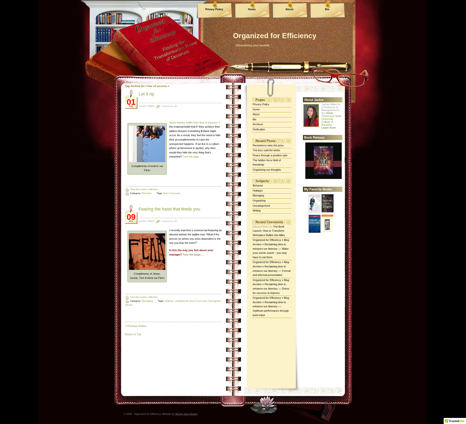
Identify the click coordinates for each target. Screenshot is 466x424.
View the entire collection (144, 189)
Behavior (147, 193)
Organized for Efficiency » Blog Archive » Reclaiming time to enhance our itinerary (271, 244)
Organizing (259, 200)
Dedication (259, 129)
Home (252, 9)
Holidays (258, 190)
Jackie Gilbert (147, 106)
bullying (169, 301)
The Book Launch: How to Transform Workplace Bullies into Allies (269, 231)
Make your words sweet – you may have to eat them (271, 253)
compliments (181, 301)
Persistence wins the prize (268, 145)
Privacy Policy (214, 9)
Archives (258, 124)
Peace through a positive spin (270, 155)
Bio (327, 9)
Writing (257, 210)
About (289, 9)
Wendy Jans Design (186, 414)
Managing (147, 301)
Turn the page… (192, 156)
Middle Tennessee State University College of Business (331, 119)
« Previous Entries (136, 326)
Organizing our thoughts (267, 169)
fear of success (171, 193)
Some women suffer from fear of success (193, 122)
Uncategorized (261, 205)
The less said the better (266, 150)
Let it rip (146, 94)
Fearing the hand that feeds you (169, 209)
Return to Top (133, 334)
